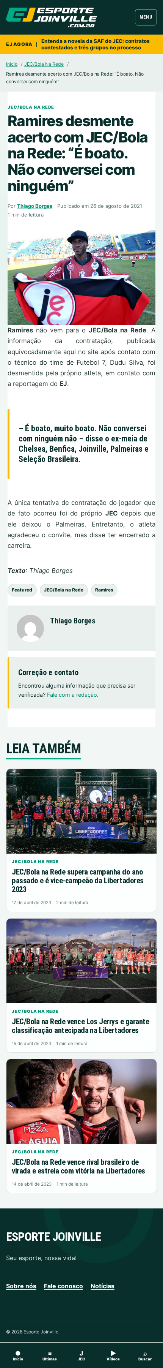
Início (11, 64)
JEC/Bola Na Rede (44, 64)
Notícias (102, 1286)
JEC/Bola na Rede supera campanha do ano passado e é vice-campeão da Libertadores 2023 (77, 880)
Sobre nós (21, 1286)
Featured (22, 590)
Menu (145, 17)
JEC (81, 1355)
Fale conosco (63, 1286)
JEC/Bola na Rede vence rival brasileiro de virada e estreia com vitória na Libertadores (78, 1166)
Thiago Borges (34, 206)
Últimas (49, 1355)
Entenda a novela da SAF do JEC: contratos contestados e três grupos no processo (95, 44)
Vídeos (113, 1355)
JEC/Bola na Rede (63, 590)
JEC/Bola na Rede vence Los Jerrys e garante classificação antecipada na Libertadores (80, 1026)
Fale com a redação (72, 694)
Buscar (145, 1355)
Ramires (104, 590)
